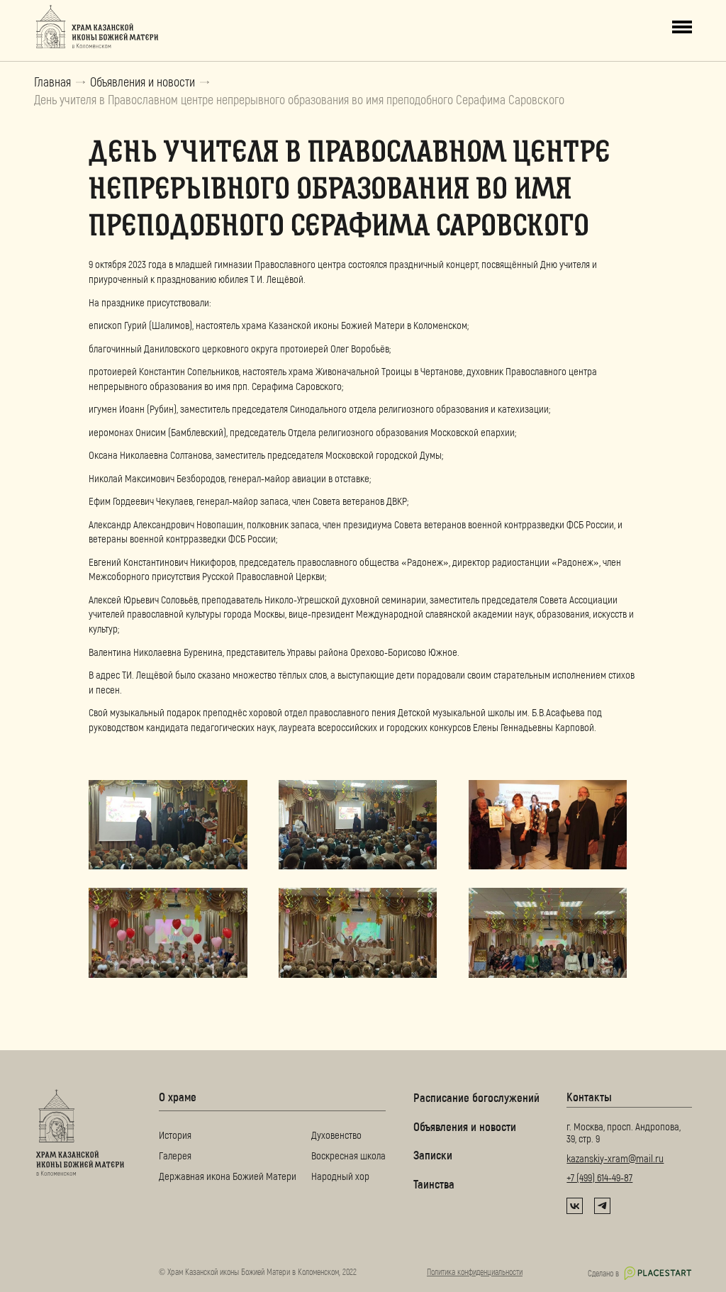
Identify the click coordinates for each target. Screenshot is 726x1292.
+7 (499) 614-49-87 (599, 1177)
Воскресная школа (348, 1155)
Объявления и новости (142, 81)
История (175, 1134)
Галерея (175, 1155)
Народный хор (340, 1175)
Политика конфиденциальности (475, 1271)
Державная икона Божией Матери (227, 1175)
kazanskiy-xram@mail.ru (615, 1158)
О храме (177, 1096)
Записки (432, 1154)
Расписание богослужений (476, 1097)
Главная (52, 81)
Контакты (589, 1096)
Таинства (433, 1183)
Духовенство (336, 1134)
